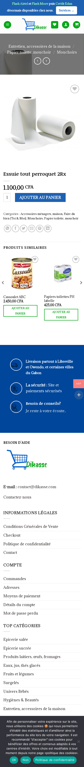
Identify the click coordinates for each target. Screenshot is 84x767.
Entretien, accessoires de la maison (40, 46)
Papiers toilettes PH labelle (59, 299)
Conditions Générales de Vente (30, 526)
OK (14, 760)
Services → (66, 10)
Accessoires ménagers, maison (41, 214)
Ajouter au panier (40, 197)
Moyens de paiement (21, 596)
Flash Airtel (20, 4)
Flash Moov (40, 4)
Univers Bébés (16, 691)
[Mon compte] (65, 24)
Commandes (14, 578)
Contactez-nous (17, 497)
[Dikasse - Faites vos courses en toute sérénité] (33, 24)
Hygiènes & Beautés (21, 700)
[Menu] (7, 24)
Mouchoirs (67, 52)
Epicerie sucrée (17, 648)
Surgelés (11, 682)
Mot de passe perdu (20, 613)
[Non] (78, 742)
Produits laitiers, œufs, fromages (31, 656)
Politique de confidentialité (27, 544)
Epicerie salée (15, 639)
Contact (10, 552)
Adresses (11, 587)
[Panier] (76, 24)
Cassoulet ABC (14, 297)
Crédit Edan (64, 4)
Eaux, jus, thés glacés (21, 665)
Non (26, 760)
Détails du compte (19, 604)
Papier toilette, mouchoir (29, 52)
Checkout (11, 535)
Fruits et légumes (18, 674)
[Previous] (3, 291)
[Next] (81, 291)
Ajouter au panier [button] (20, 310)
